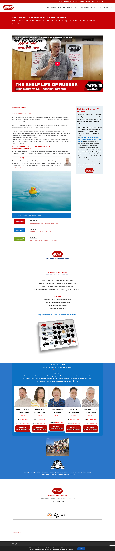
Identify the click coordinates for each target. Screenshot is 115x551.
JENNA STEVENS (40, 409)
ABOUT (53, 7)
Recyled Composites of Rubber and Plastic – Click (43, 240)
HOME (47, 7)
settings (71, 549)
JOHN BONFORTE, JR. (22, 409)
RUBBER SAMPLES (85, 7)
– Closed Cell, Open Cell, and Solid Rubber (57, 283)
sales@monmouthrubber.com (59, 370)
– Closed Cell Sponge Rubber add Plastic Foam (57, 280)
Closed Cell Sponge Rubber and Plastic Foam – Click (44, 223)
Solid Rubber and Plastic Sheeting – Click (41, 232)
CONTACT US (106, 7)
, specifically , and (89, 139)
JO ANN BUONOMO (57, 409)
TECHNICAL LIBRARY (72, 7)
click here (25, 168)
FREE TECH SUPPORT (96, 7)
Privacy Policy (15, 544)
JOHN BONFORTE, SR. (90, 409)
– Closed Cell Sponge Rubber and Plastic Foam (57, 287)
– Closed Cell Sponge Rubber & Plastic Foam (57, 290)
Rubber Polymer (16, 532)
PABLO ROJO (73, 409)
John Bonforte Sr (16, 168)
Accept (81, 548)
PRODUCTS (61, 7)
